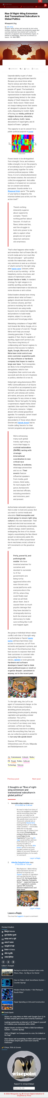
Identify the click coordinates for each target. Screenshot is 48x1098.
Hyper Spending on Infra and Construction (29, 1002)
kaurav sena (16, 269)
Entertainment (16, 757)
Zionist (19, 874)
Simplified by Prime (24, 1096)
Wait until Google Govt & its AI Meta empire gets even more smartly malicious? (24, 1017)
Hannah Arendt (23, 423)
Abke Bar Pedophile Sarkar (20, 862)
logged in (20, 916)
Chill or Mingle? (10, 1033)
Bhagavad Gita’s (14, 191)
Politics (20, 761)
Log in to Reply (35, 858)
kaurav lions (30, 823)
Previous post (13, 779)
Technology (12, 765)
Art (9, 757)
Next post (36, 779)
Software (26, 761)
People (13, 761)
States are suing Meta (12, 1017)
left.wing (10, 27)
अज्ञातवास (17, 660)
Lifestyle (25, 757)
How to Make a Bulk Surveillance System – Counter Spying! (23, 1029)
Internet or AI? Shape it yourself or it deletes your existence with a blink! (25, 1023)
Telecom (20, 765)
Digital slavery (9, 1028)
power (30, 132)
